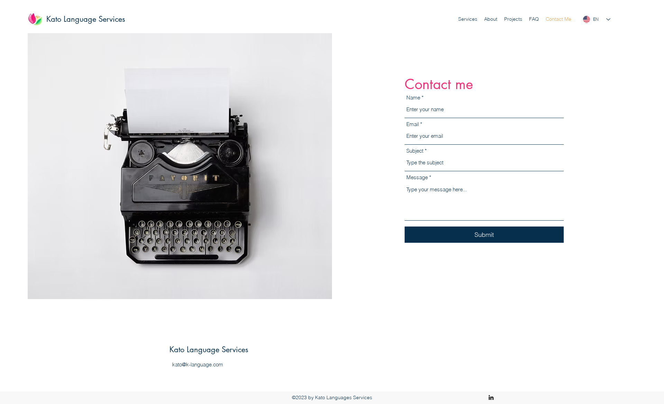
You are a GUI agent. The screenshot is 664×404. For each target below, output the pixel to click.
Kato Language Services (85, 19)
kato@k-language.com (197, 364)
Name (413, 97)
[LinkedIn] (491, 397)
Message (417, 177)
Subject (414, 150)
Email (412, 124)
